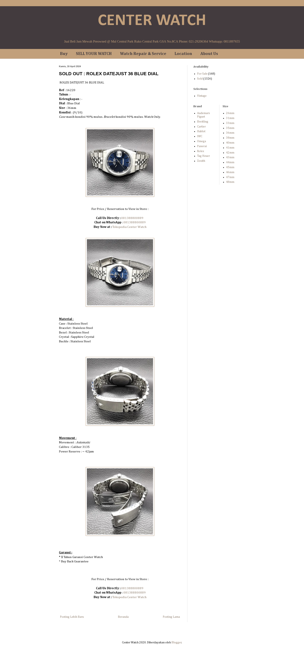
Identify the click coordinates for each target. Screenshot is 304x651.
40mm (230, 142)
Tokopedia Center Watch (129, 227)
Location (183, 54)
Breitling (202, 121)
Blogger (176, 642)
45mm (230, 167)
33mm (230, 123)
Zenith (201, 160)
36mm (230, 132)
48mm (230, 182)
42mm (230, 152)
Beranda (123, 616)
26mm (230, 113)
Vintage (202, 95)
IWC (199, 136)
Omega (201, 141)
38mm (230, 137)
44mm (230, 162)
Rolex (200, 151)
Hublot (201, 131)
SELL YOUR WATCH (94, 54)
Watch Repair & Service (143, 54)
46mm (230, 172)
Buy (64, 54)
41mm (230, 147)
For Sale (202, 73)
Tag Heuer (203, 156)
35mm (230, 128)
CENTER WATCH (152, 21)
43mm (230, 157)
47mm (230, 177)
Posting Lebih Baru (72, 616)
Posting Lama (171, 616)
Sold (200, 78)
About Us (209, 54)
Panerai (202, 146)
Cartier (201, 126)
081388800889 (132, 218)
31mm (230, 118)
